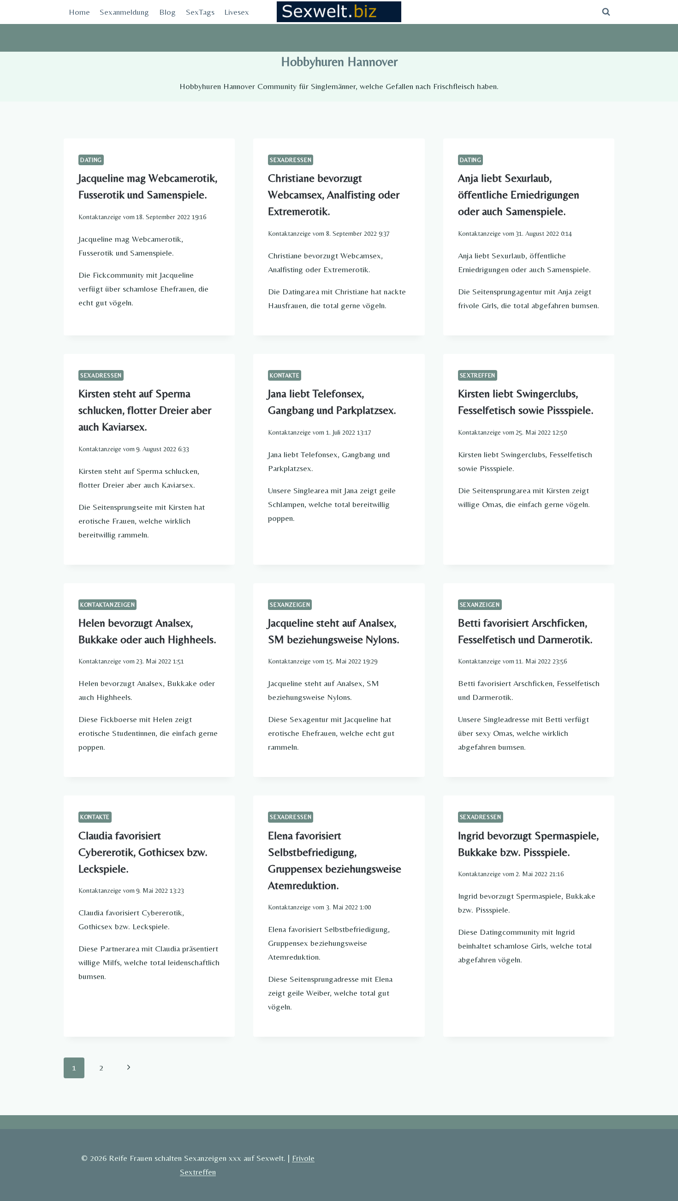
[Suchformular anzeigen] (606, 12)
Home (79, 12)
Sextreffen (477, 375)
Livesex (236, 12)
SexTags (200, 12)
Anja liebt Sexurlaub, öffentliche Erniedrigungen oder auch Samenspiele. (518, 194)
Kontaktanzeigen (107, 604)
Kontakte (284, 375)
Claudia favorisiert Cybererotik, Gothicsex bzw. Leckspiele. (143, 852)
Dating (91, 159)
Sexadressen (290, 159)
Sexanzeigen (290, 604)
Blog (167, 12)
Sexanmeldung (124, 12)
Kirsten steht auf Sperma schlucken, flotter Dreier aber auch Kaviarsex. (144, 410)
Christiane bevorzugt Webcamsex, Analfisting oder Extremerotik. (333, 194)
